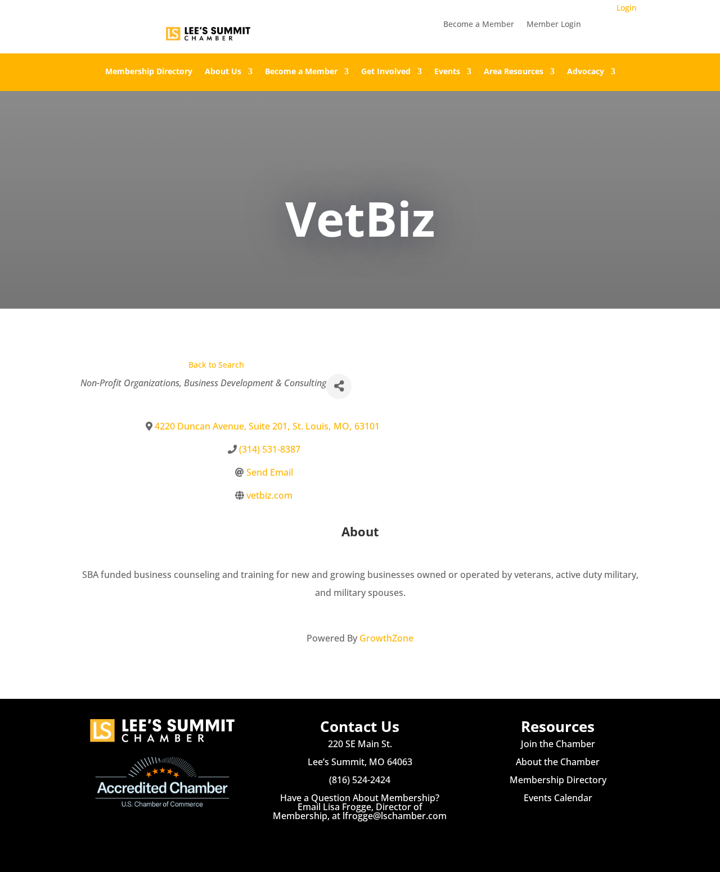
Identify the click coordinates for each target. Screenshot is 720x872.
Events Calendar (558, 798)
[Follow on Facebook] (337, 838)
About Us (223, 71)
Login (626, 7)
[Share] (339, 386)
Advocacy (585, 71)
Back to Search (216, 364)
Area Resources (513, 71)
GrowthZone (386, 638)
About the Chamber (558, 762)
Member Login (553, 24)
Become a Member (478, 24)
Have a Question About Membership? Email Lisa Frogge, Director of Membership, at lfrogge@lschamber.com (360, 807)
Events (447, 71)
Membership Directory (148, 71)
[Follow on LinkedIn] (383, 838)
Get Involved (386, 71)
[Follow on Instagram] (360, 838)
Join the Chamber (558, 744)
